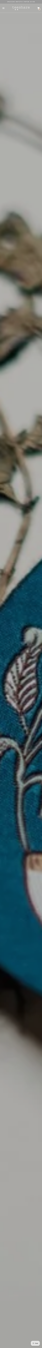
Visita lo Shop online (16, 695)
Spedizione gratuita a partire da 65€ (21, 2)
